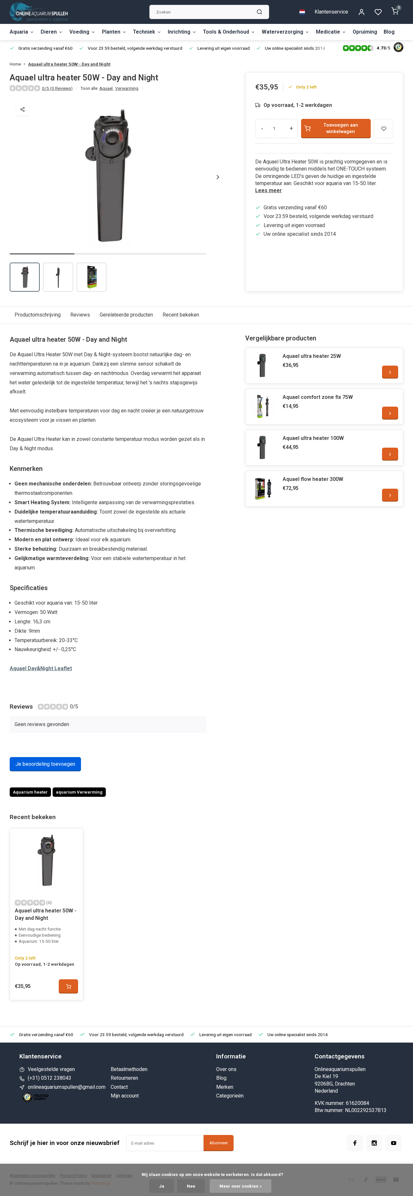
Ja (161, 1186)
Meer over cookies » (240, 1186)
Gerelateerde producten (126, 315)
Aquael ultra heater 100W (313, 438)
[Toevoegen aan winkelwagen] (68, 986)
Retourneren (124, 1078)
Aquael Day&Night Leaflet (41, 668)
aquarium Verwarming (79, 792)
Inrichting (179, 32)
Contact (119, 1087)
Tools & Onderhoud (226, 32)
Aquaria (19, 32)
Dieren (49, 32)
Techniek (144, 32)
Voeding (79, 32)
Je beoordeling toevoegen (45, 764)
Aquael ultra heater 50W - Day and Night (69, 64)
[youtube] (394, 1143)
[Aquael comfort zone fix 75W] (263, 407)
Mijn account (125, 1096)
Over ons (226, 1069)
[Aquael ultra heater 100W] (263, 448)
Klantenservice (331, 12)
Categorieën (230, 1096)
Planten (111, 32)
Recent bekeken (181, 315)
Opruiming (365, 32)
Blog (389, 32)
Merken (224, 1087)
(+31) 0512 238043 (49, 1078)
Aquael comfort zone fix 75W (318, 397)
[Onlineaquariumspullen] (39, 12)
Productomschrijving (38, 315)
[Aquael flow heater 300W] (263, 489)
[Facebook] (355, 1143)
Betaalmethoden (129, 1069)
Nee (191, 1186)
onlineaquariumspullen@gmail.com (67, 1087)
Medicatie (328, 32)
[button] (218, 177)
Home (15, 64)
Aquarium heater (30, 792)
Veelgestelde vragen (51, 1069)
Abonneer (218, 1142)
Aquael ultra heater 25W (312, 356)
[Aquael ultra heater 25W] (263, 366)
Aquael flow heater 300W (313, 479)
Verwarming (126, 88)
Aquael (106, 88)
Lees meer (268, 190)
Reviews (80, 315)
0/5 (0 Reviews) (57, 88)
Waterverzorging (282, 32)
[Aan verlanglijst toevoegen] (73, 838)
